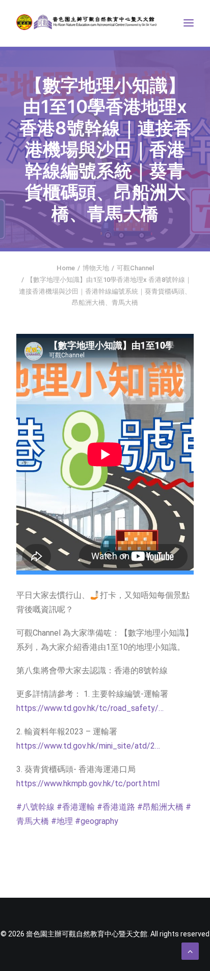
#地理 (62, 821)
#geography (96, 821)
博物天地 (96, 268)
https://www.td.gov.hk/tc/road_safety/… (90, 708)
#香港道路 (116, 807)
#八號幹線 (35, 807)
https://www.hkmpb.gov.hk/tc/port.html (88, 783)
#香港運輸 (76, 807)
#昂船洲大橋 (160, 807)
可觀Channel (135, 268)
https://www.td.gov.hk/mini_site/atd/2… (88, 746)
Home (66, 268)
